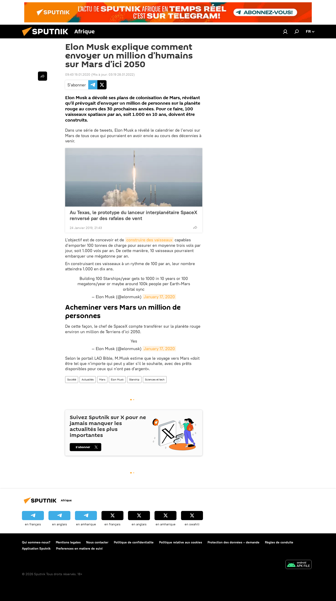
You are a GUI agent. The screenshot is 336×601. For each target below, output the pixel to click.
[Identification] (285, 31)
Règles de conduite (279, 542)
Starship (134, 379)
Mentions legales (68, 542)
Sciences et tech (155, 379)
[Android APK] (298, 565)
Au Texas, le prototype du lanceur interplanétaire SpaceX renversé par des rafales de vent (133, 215)
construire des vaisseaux (149, 239)
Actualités (88, 379)
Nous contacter (97, 542)
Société (71, 379)
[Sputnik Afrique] (46, 37)
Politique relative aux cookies (180, 542)
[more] (195, 227)
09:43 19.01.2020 (77, 74)
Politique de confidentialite (134, 542)
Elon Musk (117, 379)
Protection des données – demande (233, 542)
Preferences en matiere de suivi (79, 548)
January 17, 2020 (159, 296)
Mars (102, 379)
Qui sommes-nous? (36, 542)
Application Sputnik (36, 548)
